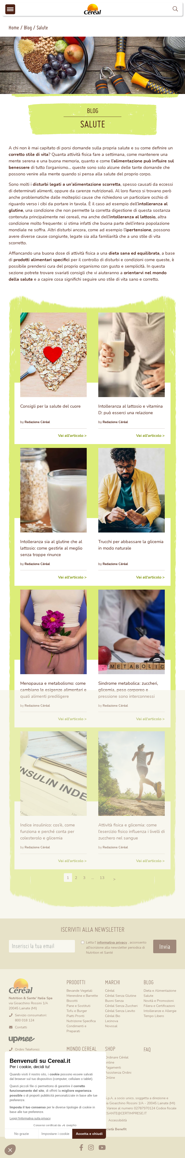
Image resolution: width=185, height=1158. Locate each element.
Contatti (21, 1027)
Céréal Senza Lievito (120, 1010)
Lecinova (111, 1020)
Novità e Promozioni (159, 1000)
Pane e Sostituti (78, 1005)
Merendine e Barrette (82, 995)
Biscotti (72, 1000)
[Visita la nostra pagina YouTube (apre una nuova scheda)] (102, 1147)
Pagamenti (113, 1067)
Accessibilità (117, 1120)
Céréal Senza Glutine (120, 995)
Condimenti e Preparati (76, 1028)
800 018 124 (24, 1020)
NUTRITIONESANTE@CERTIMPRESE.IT (117, 1113)
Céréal (109, 990)
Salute (148, 995)
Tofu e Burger (76, 1010)
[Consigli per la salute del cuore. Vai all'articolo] (53, 355)
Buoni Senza (114, 1000)
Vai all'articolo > (72, 435)
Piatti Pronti (75, 1015)
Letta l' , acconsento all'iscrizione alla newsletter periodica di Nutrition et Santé (116, 947)
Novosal (111, 1026)
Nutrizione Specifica (81, 1020)
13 (103, 877)
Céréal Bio (112, 1015)
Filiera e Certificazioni (159, 1005)
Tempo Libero (154, 1015)
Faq (147, 1049)
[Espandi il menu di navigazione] (10, 9)
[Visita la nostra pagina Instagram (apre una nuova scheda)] (91, 1147)
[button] (175, 9)
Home (14, 27)
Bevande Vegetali (79, 990)
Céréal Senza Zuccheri (121, 1005)
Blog (28, 27)
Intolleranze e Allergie (160, 1010)
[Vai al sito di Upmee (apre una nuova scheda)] (22, 1039)
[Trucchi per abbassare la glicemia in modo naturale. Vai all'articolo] (131, 490)
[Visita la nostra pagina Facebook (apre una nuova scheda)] (81, 1147)
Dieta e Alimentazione (160, 990)
